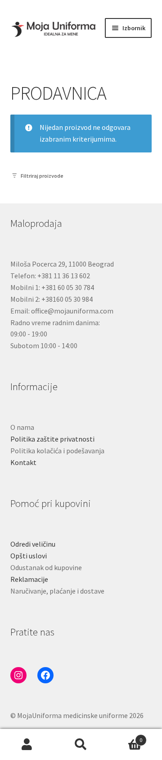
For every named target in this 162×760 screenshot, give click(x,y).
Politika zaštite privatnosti (52, 438)
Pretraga (81, 744)
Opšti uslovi (28, 555)
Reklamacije (29, 579)
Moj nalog (27, 744)
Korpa (125, 736)
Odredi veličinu (32, 543)
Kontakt (23, 462)
